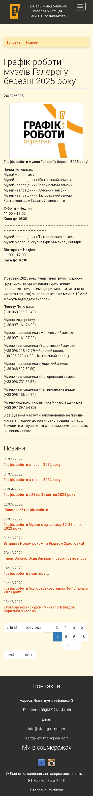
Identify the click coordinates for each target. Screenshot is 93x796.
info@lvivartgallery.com (46, 729)
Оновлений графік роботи (26, 510)
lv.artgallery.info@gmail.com (47, 738)
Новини (32, 42)
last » (28, 654)
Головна (14, 42)
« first (12, 627)
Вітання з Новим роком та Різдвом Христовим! (44, 543)
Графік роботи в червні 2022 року (32, 464)
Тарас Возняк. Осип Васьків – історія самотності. (46, 558)
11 (67, 645)
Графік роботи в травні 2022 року (32, 480)
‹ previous (32, 627)
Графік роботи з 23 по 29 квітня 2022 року (39, 494)
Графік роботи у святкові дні (28, 573)
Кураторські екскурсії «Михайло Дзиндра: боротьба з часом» (40, 609)
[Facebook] (41, 763)
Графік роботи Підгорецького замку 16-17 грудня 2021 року (46, 590)
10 (83, 636)
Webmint (56, 790)
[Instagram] (52, 763)
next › (11, 654)
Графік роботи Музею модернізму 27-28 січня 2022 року (43, 526)
